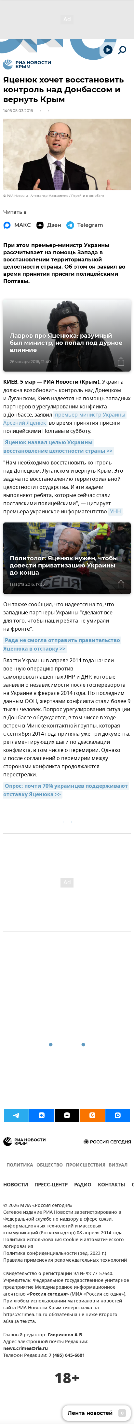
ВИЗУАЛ (118, 1165)
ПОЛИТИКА (20, 1165)
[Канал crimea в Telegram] (16, 1115)
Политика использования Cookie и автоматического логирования (63, 1243)
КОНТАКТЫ (111, 1185)
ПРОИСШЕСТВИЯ (85, 1165)
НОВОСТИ (15, 1185)
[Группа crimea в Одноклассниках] (92, 1115)
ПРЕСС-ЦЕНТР (51, 1185)
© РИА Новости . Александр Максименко (35, 195)
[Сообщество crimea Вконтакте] (41, 1115)
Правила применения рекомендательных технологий (65, 1260)
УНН (115, 512)
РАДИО (82, 1185)
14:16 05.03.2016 (18, 110)
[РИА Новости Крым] (26, 64)
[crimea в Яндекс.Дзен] (67, 1115)
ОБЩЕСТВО (49, 1165)
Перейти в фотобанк (87, 195)
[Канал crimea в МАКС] (117, 1115)
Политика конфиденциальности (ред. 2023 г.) (54, 1253)
